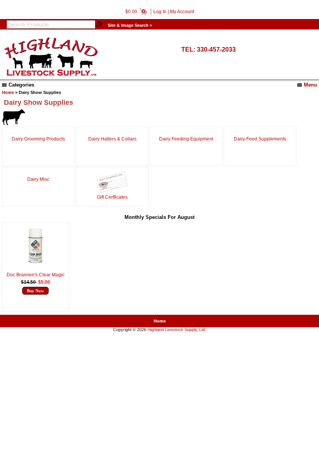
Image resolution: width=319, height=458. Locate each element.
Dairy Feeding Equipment (186, 139)
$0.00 (135, 11)
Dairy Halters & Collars (112, 139)
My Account (182, 11)
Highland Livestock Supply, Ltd (176, 329)
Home (8, 92)
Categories (21, 85)
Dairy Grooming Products (38, 139)
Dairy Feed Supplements (260, 139)
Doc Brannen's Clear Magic (36, 275)
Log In (160, 11)
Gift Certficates (112, 197)
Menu (310, 85)
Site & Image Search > (130, 25)
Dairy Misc (38, 179)
